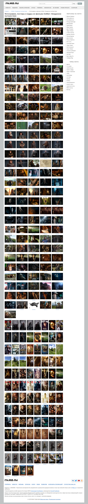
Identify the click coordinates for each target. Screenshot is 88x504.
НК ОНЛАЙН (56, 7)
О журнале (74, 7)
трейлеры (39, 7)
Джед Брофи (70, 23)
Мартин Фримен (70, 16)
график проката (65, 7)
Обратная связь (44, 499)
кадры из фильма (71, 71)
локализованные (71, 82)
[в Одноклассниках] (82, 480)
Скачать (10, 26)
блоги (33, 484)
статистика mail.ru (70, 484)
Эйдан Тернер (70, 30)
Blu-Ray (68, 89)
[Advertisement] (74, 113)
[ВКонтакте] (73, 480)
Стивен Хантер (70, 32)
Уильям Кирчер (70, 36)
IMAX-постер (70, 87)
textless (68, 80)
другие (68, 64)
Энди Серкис (70, 45)
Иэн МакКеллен (70, 20)
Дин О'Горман (70, 29)
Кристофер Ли (70, 56)
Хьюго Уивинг (70, 48)
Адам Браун (69, 25)
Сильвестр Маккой (71, 50)
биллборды (69, 75)
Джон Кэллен (70, 38)
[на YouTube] (79, 480)
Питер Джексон (70, 18)
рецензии (15, 7)
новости (8, 7)
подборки (44, 484)
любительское (70, 68)
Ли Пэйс (69, 54)
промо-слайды (70, 69)
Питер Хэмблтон (70, 39)
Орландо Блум (70, 52)
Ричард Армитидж (71, 21)
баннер (68, 78)
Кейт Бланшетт (70, 47)
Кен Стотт (69, 41)
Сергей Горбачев (55, 491)
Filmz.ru (74, 487)
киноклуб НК (47, 7)
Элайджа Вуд (70, 58)
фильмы (21, 484)
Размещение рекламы (55, 499)
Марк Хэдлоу (70, 27)
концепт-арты (70, 84)
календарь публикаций (55, 484)
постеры (69, 77)
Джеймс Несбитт (71, 34)
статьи (33, 7)
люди (38, 484)
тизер (68, 73)
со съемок (69, 66)
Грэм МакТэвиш (70, 43)
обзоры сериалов (24, 7)
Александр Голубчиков (37, 491)
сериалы (27, 484)
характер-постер (71, 86)
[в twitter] (76, 480)
